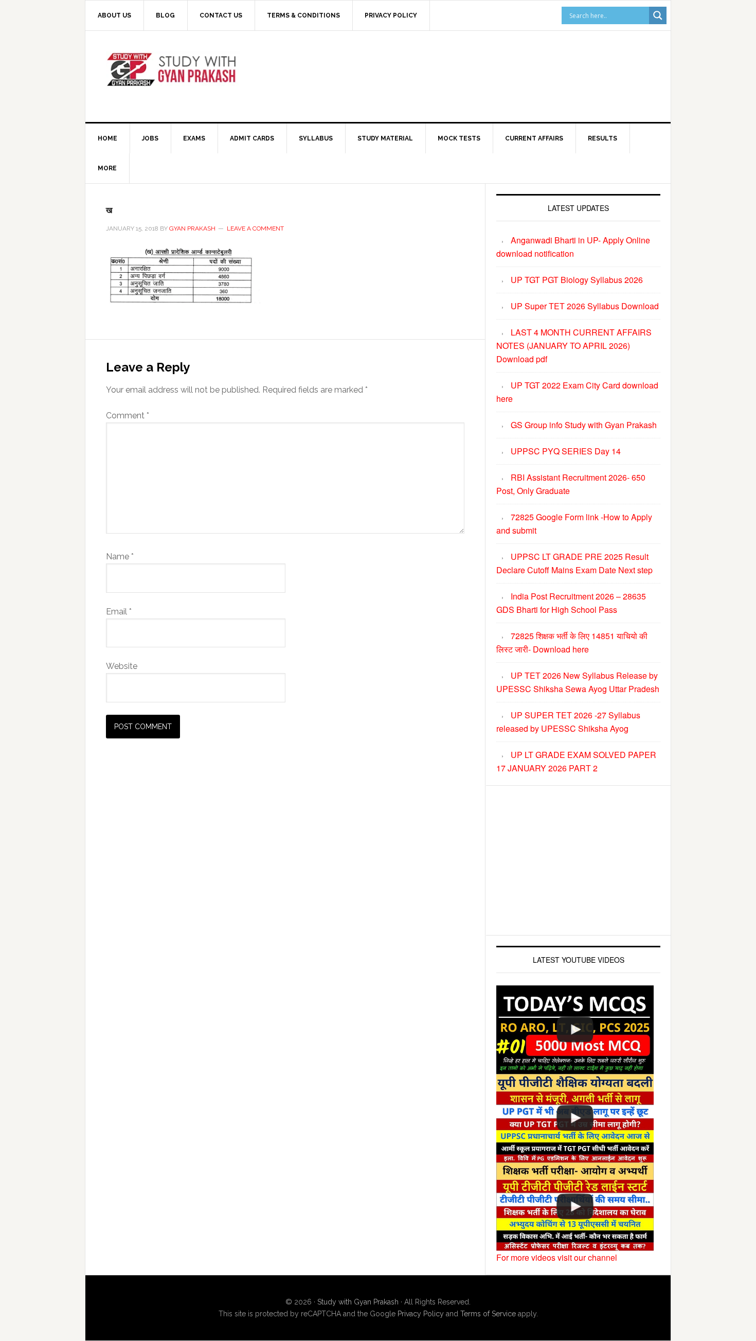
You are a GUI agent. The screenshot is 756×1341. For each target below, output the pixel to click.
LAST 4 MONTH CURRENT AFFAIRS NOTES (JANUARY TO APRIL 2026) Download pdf (574, 345)
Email (119, 611)
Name (120, 556)
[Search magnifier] (658, 15)
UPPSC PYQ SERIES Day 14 (566, 451)
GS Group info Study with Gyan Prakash (584, 425)
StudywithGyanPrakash (173, 74)
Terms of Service (488, 1314)
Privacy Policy (421, 1314)
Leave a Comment (255, 228)
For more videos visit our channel (556, 1257)
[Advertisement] (463, 74)
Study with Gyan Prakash (358, 1302)
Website (121, 666)
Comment (127, 415)
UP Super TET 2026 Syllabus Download (585, 306)
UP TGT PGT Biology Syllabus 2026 (577, 280)
